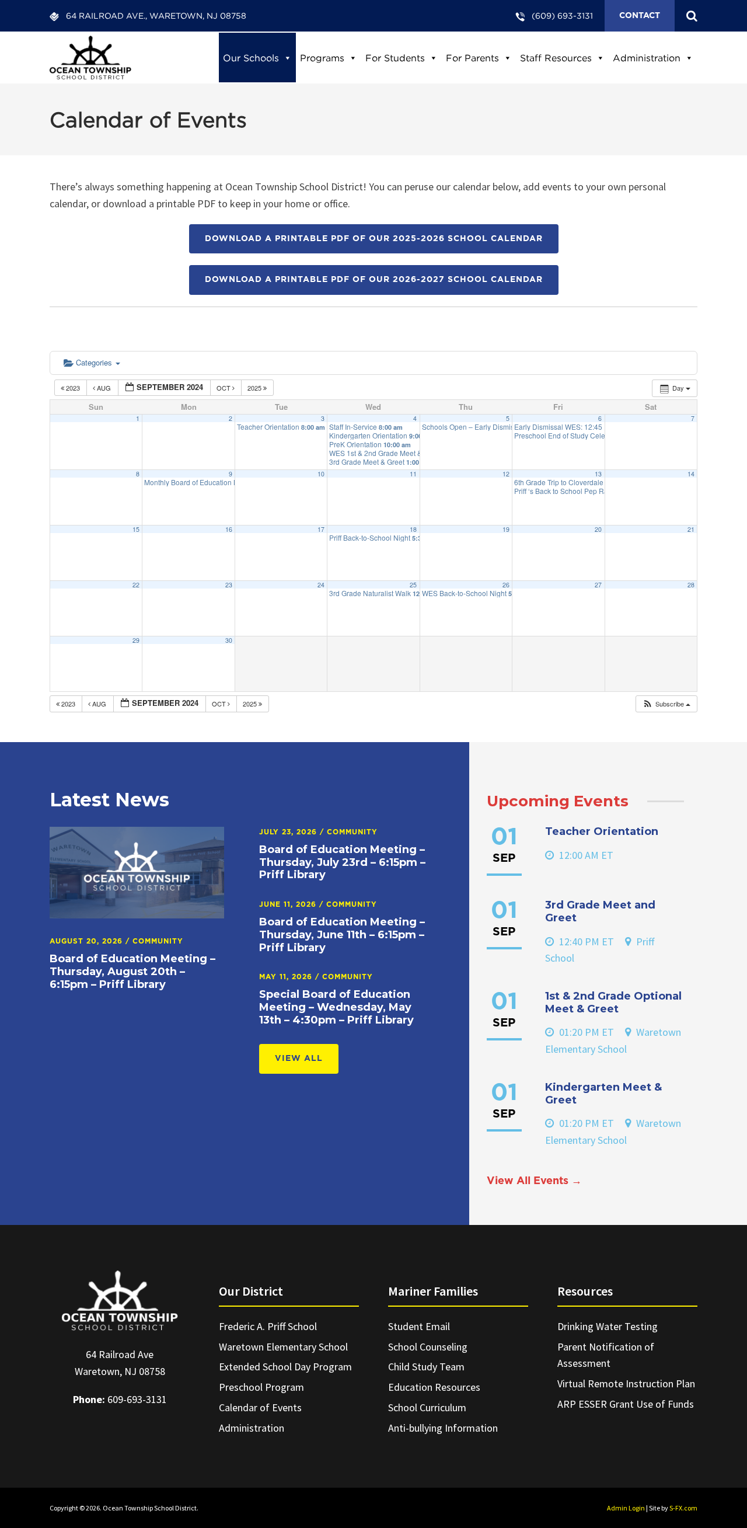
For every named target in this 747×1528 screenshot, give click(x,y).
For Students (395, 58)
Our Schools (251, 58)
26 (505, 584)
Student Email (419, 1326)
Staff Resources (556, 58)
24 (320, 584)
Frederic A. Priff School (268, 1326)
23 (228, 584)
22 (135, 584)
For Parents (472, 58)
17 (320, 529)
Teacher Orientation (601, 831)
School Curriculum (427, 1407)
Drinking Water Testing (607, 1326)
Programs (322, 58)
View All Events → (534, 1181)
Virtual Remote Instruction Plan (626, 1383)
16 (228, 529)
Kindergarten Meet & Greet (603, 1093)
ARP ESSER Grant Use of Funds (625, 1404)
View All (299, 1058)
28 (690, 584)
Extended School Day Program (285, 1366)
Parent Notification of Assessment (605, 1355)
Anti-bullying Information (443, 1428)
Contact (639, 16)
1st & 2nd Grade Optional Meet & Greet (613, 1002)
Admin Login (626, 1507)
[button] (666, 704)
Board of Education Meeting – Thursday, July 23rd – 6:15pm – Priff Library (342, 862)
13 (598, 473)
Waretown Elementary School (283, 1346)
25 (413, 584)
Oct (224, 387)
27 (598, 584)
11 (413, 473)
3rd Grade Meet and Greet (600, 911)
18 (413, 529)
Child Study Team (426, 1366)
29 (135, 640)
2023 (73, 387)
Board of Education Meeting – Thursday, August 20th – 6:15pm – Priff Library (132, 971)
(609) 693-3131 (562, 15)
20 (598, 529)
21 (690, 529)
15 (135, 529)
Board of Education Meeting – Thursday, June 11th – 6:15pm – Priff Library (342, 934)
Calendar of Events (260, 1407)
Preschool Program (261, 1387)
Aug (104, 387)
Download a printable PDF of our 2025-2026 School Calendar (374, 239)
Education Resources (434, 1387)
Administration (646, 58)
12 (505, 473)
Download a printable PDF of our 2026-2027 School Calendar (374, 280)
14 (690, 473)
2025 (255, 387)
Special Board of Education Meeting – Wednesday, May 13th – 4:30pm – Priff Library (336, 1007)
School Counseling (427, 1346)
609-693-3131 (137, 1399)
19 (505, 529)
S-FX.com (683, 1507)
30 (228, 640)
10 (320, 473)
